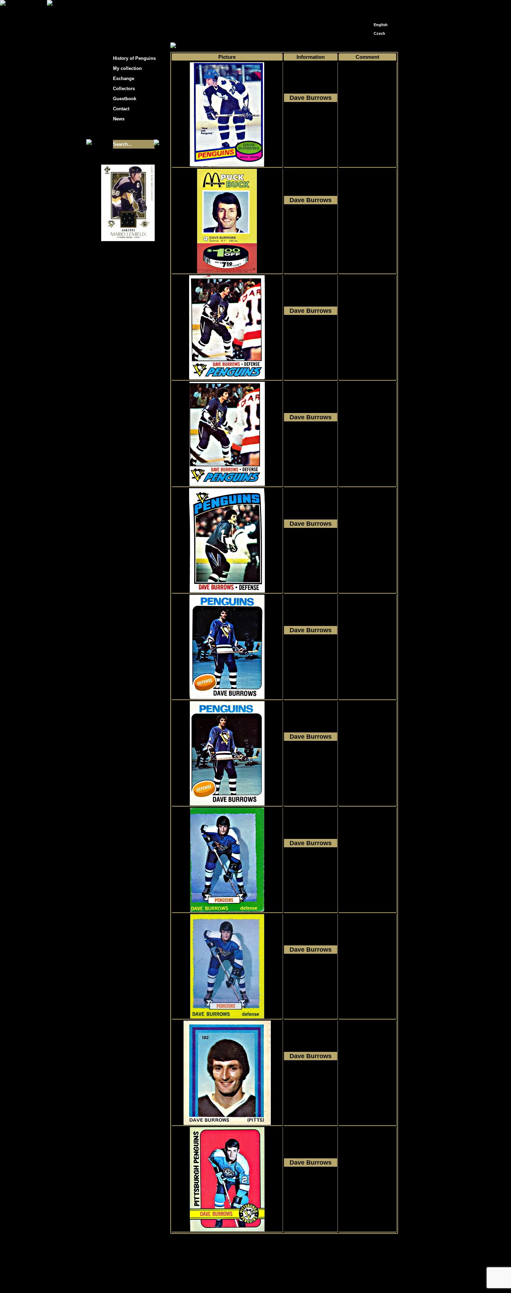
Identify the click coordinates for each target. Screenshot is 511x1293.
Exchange (123, 78)
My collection (196, 45)
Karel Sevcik (305, 1273)
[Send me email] (379, 7)
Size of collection (121, 131)
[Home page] (369, 6)
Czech (379, 33)
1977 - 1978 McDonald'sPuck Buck (310, 225)
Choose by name (233, 45)
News (118, 118)
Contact (121, 108)
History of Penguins (134, 58)
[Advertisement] (460, 111)
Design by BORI (323, 1278)
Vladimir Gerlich (285, 1278)
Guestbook (124, 98)
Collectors (124, 88)
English (381, 25)
